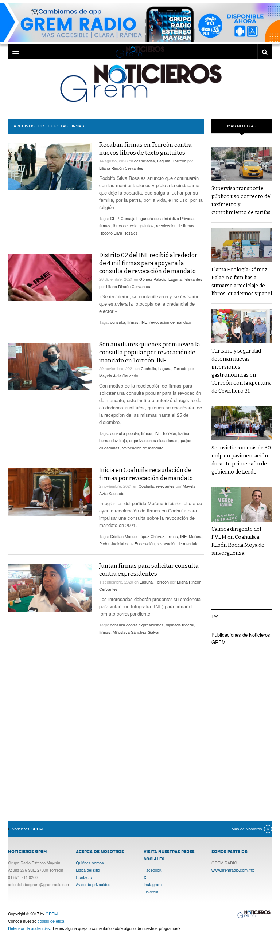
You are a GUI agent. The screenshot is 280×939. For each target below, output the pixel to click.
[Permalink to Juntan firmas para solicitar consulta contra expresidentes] (50, 588)
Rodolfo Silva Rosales (118, 233)
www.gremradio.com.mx (232, 870)
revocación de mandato (170, 322)
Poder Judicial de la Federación (127, 543)
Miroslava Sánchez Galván (136, 632)
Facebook (153, 870)
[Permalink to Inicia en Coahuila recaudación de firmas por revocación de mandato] (50, 492)
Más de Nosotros (247, 829)
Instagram (153, 884)
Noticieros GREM (140, 83)
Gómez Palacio (152, 279)
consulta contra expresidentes (137, 625)
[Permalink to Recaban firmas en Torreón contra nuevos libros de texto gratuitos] (50, 166)
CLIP (114, 218)
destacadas (144, 161)
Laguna (163, 161)
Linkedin (151, 892)
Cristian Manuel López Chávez (137, 536)
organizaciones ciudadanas (153, 440)
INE (144, 322)
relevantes (193, 279)
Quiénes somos (90, 862)
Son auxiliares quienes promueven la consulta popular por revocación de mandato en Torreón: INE (149, 352)
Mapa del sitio (88, 870)
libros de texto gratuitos (133, 225)
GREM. (52, 913)
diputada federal (180, 625)
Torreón (179, 161)
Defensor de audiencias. (29, 928)
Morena (195, 536)
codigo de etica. (51, 921)
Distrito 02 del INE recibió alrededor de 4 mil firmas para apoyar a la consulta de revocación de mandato (148, 263)
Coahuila (148, 368)
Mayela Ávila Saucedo (118, 375)
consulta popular (124, 433)
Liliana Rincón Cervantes (121, 168)
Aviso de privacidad (93, 884)
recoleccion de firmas (175, 225)
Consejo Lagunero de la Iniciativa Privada (157, 218)
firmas (104, 225)
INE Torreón (165, 433)
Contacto (84, 877)
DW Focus (140, 51)
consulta (117, 322)
